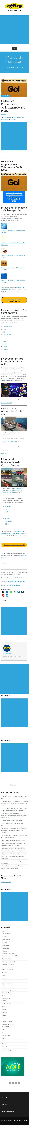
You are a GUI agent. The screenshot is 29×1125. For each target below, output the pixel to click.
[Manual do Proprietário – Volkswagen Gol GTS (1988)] (4, 238)
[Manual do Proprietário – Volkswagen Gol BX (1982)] (4, 263)
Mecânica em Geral (7, 955)
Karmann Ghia (7, 334)
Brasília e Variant (7, 326)
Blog (3, 928)
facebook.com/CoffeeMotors (15, 578)
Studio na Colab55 (6, 403)
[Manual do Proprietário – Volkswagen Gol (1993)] (4, 251)
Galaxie (4, 1005)
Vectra (4, 983)
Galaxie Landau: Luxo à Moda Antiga (12, 817)
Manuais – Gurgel (7, 1017)
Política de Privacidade (8, 1108)
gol (22, 117)
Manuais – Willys (6, 1046)
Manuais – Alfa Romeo (8, 960)
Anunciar (4, 1093)
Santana (5, 346)
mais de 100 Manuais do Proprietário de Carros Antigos (13, 490)
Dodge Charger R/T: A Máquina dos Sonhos (13, 844)
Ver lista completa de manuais (14, 545)
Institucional (5, 941)
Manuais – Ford (6, 995)
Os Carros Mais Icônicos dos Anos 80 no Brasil (14, 847)
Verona (4, 1014)
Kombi (4, 341)
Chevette (4, 968)
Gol (4, 332)
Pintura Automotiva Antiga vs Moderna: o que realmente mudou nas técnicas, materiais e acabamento (14, 852)
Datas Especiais (6, 936)
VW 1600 (5, 349)
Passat (4, 343)
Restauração (5, 944)
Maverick (4, 1008)
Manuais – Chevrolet (7, 963)
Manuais (4, 948)
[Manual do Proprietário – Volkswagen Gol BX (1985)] (4, 276)
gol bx (2, 119)
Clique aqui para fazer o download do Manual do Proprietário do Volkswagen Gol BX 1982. (14, 197)
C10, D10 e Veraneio (7, 965)
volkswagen (13, 119)
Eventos (4, 938)
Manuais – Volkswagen (8, 1020)
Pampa (4, 1011)
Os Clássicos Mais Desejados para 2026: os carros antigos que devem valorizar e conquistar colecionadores (13, 812)
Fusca (4, 329)
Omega (4, 977)
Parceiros (4, 1101)
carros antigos (17, 117)
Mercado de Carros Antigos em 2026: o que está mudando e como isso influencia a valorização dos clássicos (14, 800)
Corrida (4, 933)
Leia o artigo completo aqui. (11, 441)
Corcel (4, 997)
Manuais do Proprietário (8, 958)
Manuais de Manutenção (8, 950)
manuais (7, 119)
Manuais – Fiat (6, 989)
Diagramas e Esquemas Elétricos (10, 952)
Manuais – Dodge (7, 986)
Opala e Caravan (6, 980)
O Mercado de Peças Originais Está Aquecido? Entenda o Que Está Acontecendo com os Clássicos (14, 827)
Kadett (4, 971)
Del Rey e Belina (6, 1000)
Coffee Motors (7, 117)
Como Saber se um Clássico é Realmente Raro (14, 836)
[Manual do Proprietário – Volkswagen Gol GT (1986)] (4, 226)
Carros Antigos (6, 930)
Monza (4, 974)
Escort (4, 1003)
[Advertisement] (14, 29)
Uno (3, 991)
